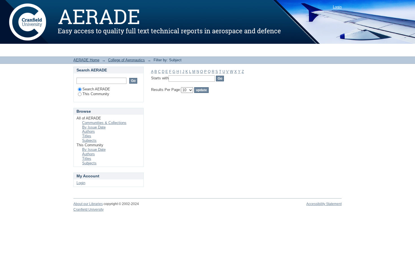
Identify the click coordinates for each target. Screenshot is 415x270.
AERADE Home (86, 60)
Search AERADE (96, 89)
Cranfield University (88, 210)
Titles (86, 136)
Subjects (89, 140)
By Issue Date (94, 127)
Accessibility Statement (324, 204)
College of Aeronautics (126, 60)
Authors (88, 131)
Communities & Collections (104, 123)
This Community (95, 94)
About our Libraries (88, 204)
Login (337, 7)
